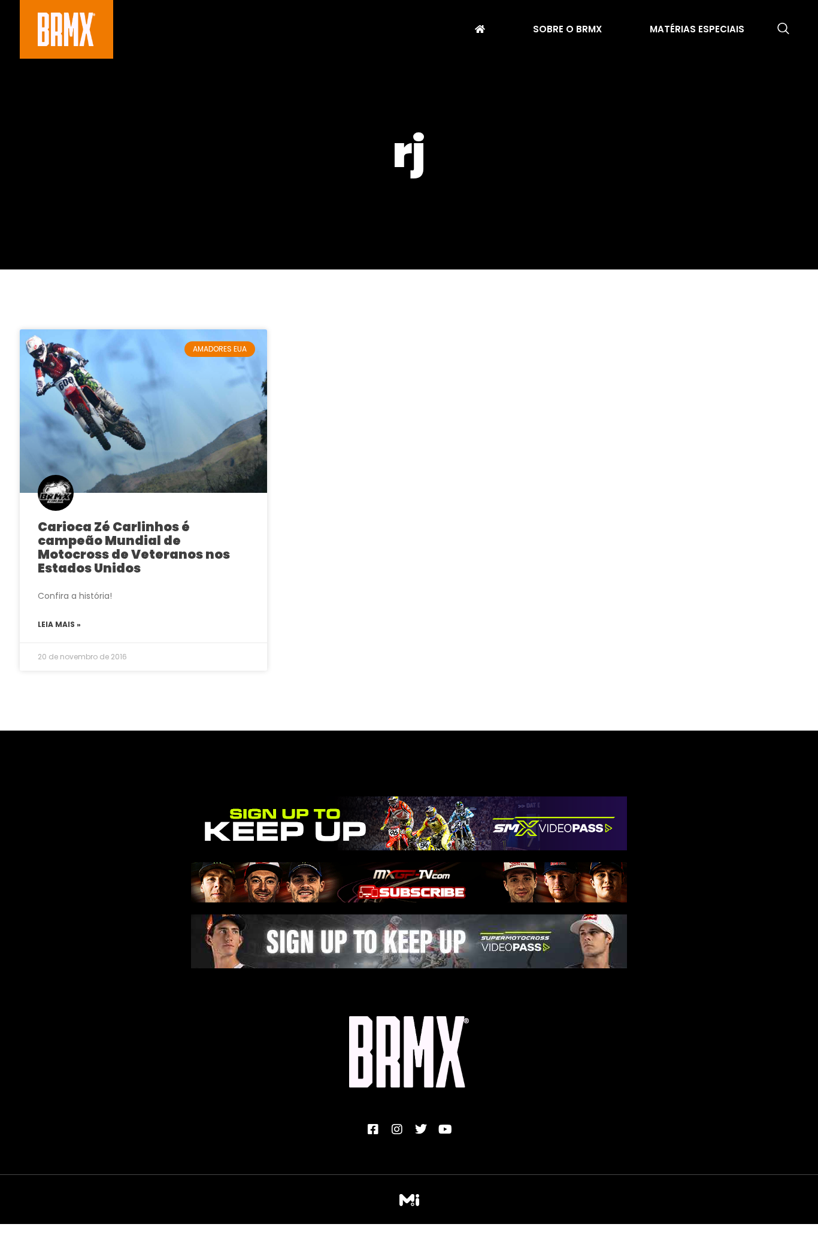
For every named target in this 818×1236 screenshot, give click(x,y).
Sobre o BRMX (567, 30)
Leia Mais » (59, 624)
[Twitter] (421, 1129)
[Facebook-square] (373, 1129)
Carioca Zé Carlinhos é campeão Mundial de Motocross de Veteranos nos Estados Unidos (134, 547)
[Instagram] (397, 1129)
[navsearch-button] (783, 29)
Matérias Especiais (697, 30)
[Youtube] (445, 1129)
